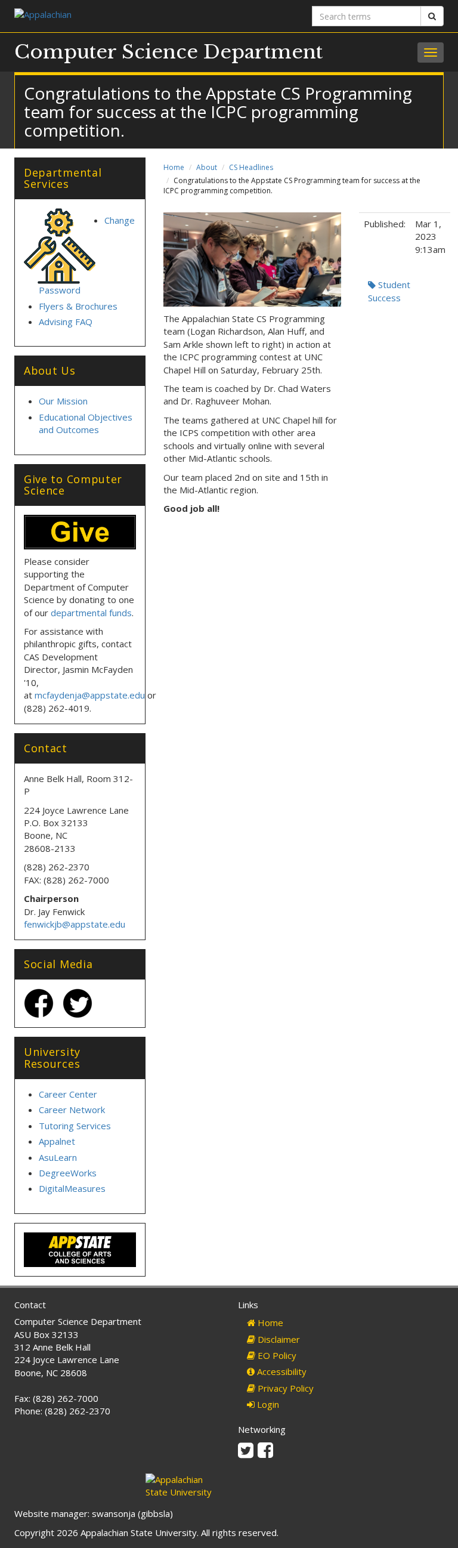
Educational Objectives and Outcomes (85, 423)
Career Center (68, 1094)
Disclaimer (277, 1339)
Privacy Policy (284, 1388)
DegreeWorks (68, 1173)
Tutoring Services (75, 1126)
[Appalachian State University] (117, 15)
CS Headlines (251, 167)
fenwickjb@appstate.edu (74, 924)
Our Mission (63, 401)
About (206, 167)
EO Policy (275, 1355)
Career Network (72, 1110)
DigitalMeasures (72, 1188)
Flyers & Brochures (78, 306)
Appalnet (57, 1141)
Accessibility (281, 1371)
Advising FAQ (65, 321)
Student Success (389, 291)
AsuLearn (58, 1157)
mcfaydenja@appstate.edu (90, 695)
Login (267, 1404)
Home (173, 167)
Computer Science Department (168, 52)
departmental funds (91, 613)
